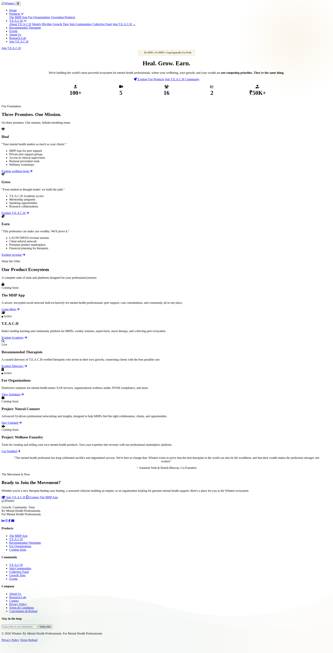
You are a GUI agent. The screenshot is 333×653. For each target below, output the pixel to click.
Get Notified (10, 451)
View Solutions (11, 394)
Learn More (9, 309)
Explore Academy (13, 337)
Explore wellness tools (16, 171)
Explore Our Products (150, 79)
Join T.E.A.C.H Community (182, 79)
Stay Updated (10, 422)
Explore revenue (12, 254)
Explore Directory (13, 366)
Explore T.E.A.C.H (14, 213)
